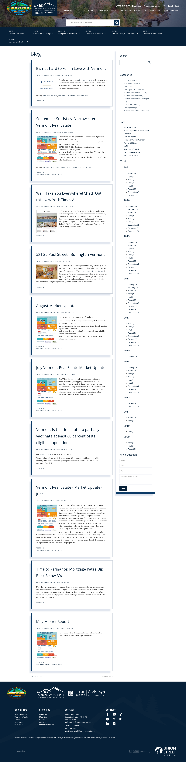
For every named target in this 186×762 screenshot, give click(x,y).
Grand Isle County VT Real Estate (123, 33)
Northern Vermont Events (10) (135, 92)
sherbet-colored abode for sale (92, 271)
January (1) (132, 242)
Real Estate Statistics (86, 168)
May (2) (131, 251)
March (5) (132, 173)
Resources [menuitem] (149, 11)
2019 (127, 236)
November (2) (133, 270)
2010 (127, 425)
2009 (127, 436)
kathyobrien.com (85, 80)
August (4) (132, 261)
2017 (127, 317)
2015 (127, 350)
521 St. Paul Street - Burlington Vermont (70, 254)
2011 (127, 411)
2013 (127, 397)
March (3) (132, 245)
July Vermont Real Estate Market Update (70, 367)
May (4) (131, 218)
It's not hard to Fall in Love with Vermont (71, 68)
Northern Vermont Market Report (50, 174)
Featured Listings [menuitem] (86, 11)
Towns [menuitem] (137, 11)
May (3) (131, 179)
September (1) (133, 225)
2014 (127, 361)
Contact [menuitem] (175, 11)
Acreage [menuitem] (42, 722)
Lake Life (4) (128, 86)
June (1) (131, 222)
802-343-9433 (124, 6)
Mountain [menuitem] (43, 717)
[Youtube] (114, 714)
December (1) (133, 312)
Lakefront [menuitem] (43, 714)
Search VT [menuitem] (68, 11)
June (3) (131, 255)
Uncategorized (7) (130, 108)
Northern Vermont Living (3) (134, 95)
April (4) (131, 215)
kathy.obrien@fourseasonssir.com (147, 6)
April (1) (131, 176)
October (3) (132, 195)
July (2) (130, 258)
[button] (116, 22)
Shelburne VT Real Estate (152, 33)
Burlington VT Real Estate (67, 33)
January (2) (132, 284)
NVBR (75, 168)
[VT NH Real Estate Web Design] (165, 751)
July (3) (130, 297)
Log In (171, 6)
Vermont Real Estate (66, 96)
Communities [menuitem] (125, 11)
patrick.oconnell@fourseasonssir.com (80, 731)
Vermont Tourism (50, 96)
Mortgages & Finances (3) (134, 89)
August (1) (132, 449)
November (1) (133, 389)
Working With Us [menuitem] (107, 11)
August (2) (132, 189)
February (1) (133, 287)
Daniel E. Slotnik (45, 454)
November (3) (133, 228)
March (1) (132, 212)
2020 (127, 200)
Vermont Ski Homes (16, 33)
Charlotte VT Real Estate (94, 33)
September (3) (133, 303)
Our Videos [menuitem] (163, 11)
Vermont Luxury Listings (42, 33)
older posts (37, 676)
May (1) (131, 323)
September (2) (133, 192)
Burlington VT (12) (130, 80)
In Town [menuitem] (42, 719)
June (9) (131, 326)
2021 (127, 167)
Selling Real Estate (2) (132, 105)
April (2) (131, 294)
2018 (127, 278)
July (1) (130, 186)
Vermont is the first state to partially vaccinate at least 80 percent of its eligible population (67, 436)
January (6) (132, 206)
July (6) (130, 330)
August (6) (132, 333)
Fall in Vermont (82, 96)
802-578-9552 (70, 728)
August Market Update (55, 305)
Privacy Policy (20, 751)
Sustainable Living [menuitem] (46, 724)
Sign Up (177, 6)
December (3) (133, 231)
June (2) (131, 183)
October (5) (132, 339)
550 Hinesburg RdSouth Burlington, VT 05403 (76, 715)
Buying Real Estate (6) (132, 83)
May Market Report (52, 621)
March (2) (132, 417)
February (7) (133, 209)
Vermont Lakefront (16, 42)
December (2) (133, 345)
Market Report (66, 168)
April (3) (131, 248)
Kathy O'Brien (44, 75)
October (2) (132, 267)
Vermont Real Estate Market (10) (136, 111)
